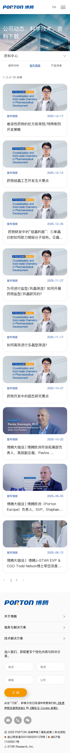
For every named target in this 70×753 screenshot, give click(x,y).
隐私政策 (46, 732)
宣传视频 (35, 65)
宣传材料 (13, 65)
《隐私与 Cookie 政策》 (44, 708)
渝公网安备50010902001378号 (26, 737)
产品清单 (56, 65)
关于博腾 (10, 616)
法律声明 (33, 732)
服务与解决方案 (15, 627)
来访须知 (59, 732)
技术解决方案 (13, 638)
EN (54, 7)
